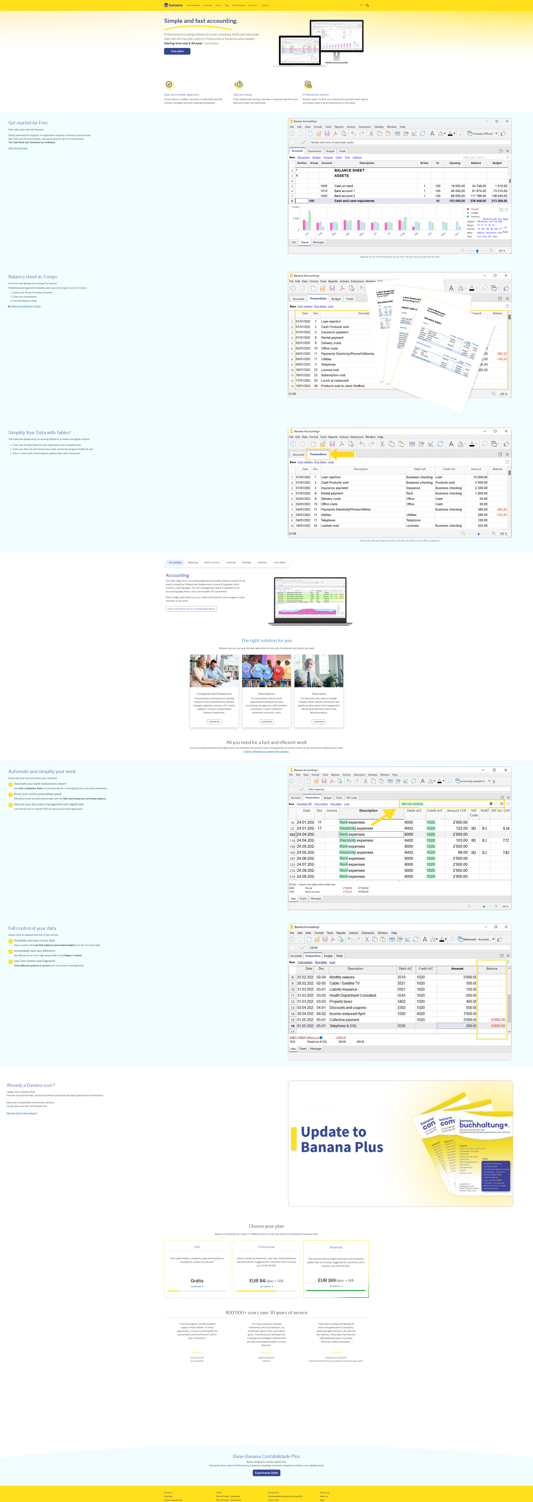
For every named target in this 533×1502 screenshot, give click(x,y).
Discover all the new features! (22, 1113)
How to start (273, 1500)
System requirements (173, 1500)
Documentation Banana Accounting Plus (285, 1496)
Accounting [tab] (175, 562)
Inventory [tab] (262, 562)
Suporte (265, 5)
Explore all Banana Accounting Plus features (266, 751)
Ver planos (265, 1286)
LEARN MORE (214, 722)
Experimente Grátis (266, 1472)
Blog (227, 5)
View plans (177, 51)
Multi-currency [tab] (212, 562)
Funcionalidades (193, 5)
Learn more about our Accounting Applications (191, 608)
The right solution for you (266, 640)
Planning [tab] (246, 562)
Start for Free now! (17, 148)
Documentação (238, 5)
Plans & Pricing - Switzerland (228, 1496)
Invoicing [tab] (230, 562)
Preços (218, 5)
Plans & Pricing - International (228, 1500)
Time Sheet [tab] (280, 562)
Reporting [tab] (193, 562)
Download (207, 5)
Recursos (253, 5)
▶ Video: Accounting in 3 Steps (24, 306)
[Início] (173, 5)
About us (324, 1496)
